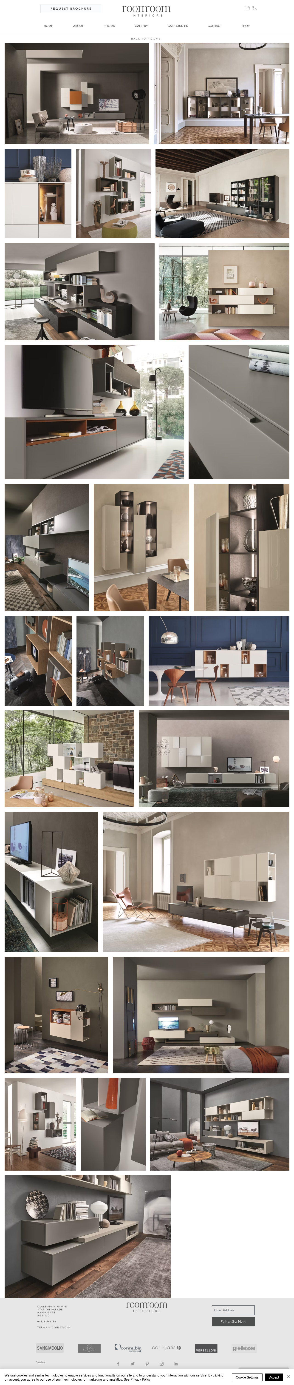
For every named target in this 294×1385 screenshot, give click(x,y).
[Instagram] (161, 1363)
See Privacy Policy (137, 1379)
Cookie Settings (247, 1377)
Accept (274, 1377)
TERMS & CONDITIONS (54, 1327)
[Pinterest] (147, 1363)
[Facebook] (118, 1363)
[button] (248, 8)
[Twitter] (132, 1363)
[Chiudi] (288, 1377)
